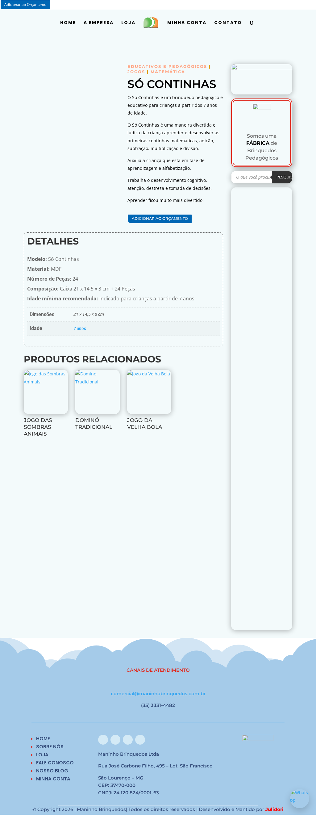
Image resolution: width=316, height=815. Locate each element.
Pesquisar (286, 177)
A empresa (99, 23)
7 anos (79, 328)
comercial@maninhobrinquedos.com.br (158, 693)
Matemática (168, 71)
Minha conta (273, 5)
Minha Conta (186, 23)
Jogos (136, 71)
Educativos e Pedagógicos (167, 66)
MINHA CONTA (53, 778)
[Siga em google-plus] (128, 740)
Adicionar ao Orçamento (160, 218)
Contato (228, 23)
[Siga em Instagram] (115, 740)
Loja (128, 23)
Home (68, 23)
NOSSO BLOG (52, 770)
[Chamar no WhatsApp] (299, 798)
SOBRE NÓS (50, 746)
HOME (43, 738)
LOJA (42, 754)
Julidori (274, 809)
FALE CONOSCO (55, 762)
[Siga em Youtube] (140, 740)
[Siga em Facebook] (103, 740)
